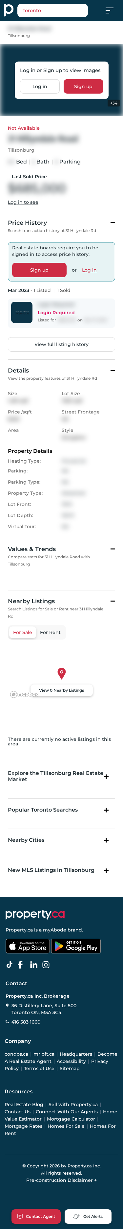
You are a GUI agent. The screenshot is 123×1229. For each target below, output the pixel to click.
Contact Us (18, 1112)
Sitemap (70, 1068)
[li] (35, 964)
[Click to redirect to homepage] (8, 10)
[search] (52, 10)
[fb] (23, 964)
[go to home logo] (35, 915)
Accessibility (71, 1061)
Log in (39, 86)
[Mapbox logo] (24, 694)
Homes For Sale (66, 1126)
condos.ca (16, 1054)
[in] (47, 964)
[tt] (11, 964)
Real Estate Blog (24, 1104)
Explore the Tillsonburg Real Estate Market (55, 776)
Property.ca (19, 930)
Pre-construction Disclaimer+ (61, 1180)
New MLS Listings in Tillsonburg (51, 870)
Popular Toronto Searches (43, 810)
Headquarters (76, 1054)
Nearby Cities (26, 840)
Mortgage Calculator (71, 1119)
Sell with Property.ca (73, 1104)
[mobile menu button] (113, 10)
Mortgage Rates (23, 1126)
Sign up (83, 86)
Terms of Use (39, 1068)
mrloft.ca (43, 1054)
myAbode (54, 930)
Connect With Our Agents (67, 1112)
